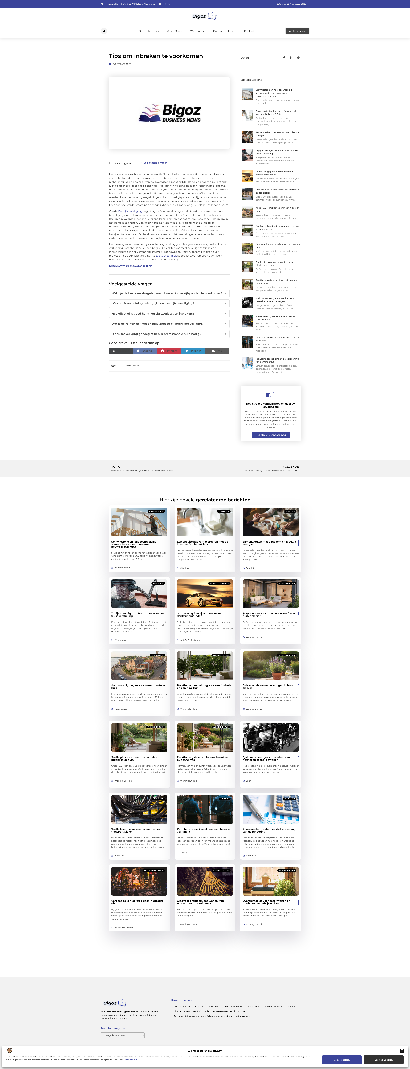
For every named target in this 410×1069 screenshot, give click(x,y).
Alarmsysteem (122, 63)
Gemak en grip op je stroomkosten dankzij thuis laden (200, 615)
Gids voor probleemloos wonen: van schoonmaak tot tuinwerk (200, 902)
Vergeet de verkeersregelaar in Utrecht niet (137, 902)
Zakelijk (290, 511)
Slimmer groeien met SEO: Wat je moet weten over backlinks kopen (209, 1011)
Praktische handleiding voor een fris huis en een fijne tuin (204, 686)
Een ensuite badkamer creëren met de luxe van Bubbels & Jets (202, 543)
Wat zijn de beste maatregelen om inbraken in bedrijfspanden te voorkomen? (169, 293)
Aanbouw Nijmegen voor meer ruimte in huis (138, 686)
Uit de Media (174, 30)
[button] (402, 1051)
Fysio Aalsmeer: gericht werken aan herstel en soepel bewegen (266, 758)
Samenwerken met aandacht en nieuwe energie (269, 543)
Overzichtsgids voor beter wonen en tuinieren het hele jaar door (266, 902)
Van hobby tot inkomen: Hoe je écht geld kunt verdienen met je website (212, 1016)
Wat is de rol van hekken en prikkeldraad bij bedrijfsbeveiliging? (169, 323)
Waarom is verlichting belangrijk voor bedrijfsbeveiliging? (169, 303)
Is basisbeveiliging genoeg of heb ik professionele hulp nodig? (169, 334)
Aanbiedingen (156, 511)
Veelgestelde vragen (156, 162)
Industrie (159, 799)
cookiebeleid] (130, 1059)
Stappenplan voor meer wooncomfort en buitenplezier (269, 615)
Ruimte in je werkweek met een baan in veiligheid (203, 830)
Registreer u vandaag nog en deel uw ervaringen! (271, 405)
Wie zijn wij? (197, 30)
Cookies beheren (384, 1059)
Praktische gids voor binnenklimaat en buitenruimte (202, 758)
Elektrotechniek (166, 255)
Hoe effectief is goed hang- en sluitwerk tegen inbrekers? (169, 313)
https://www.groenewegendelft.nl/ (130, 265)
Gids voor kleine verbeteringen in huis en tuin (268, 686)
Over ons (200, 1006)
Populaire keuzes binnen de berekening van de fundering (269, 830)
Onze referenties (149, 30)
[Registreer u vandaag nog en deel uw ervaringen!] (271, 393)
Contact (249, 30)
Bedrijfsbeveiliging (130, 211)
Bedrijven (289, 799)
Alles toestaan (342, 1059)
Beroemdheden (233, 1006)
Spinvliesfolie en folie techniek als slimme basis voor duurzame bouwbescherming (274, 93)
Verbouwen (157, 655)
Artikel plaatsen (273, 1006)
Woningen (224, 511)
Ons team (214, 1006)
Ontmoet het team (224, 30)
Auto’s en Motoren (219, 583)
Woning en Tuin (287, 583)
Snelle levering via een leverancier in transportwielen (135, 830)
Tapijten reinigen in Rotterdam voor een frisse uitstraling (138, 615)
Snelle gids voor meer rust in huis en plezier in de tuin (135, 758)
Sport (292, 727)
